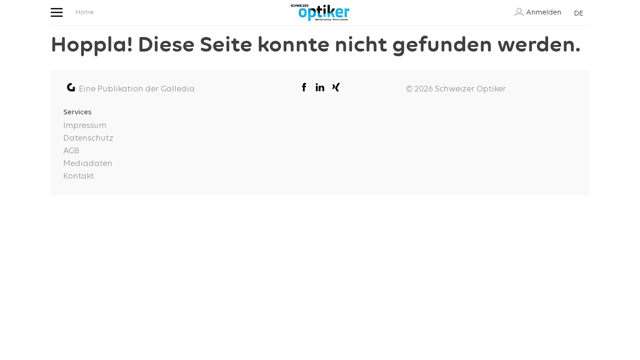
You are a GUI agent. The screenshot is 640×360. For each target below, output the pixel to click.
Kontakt (78, 176)
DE (578, 13)
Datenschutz (88, 138)
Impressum (84, 125)
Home (84, 12)
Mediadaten (87, 163)
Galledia (178, 89)
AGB (71, 151)
